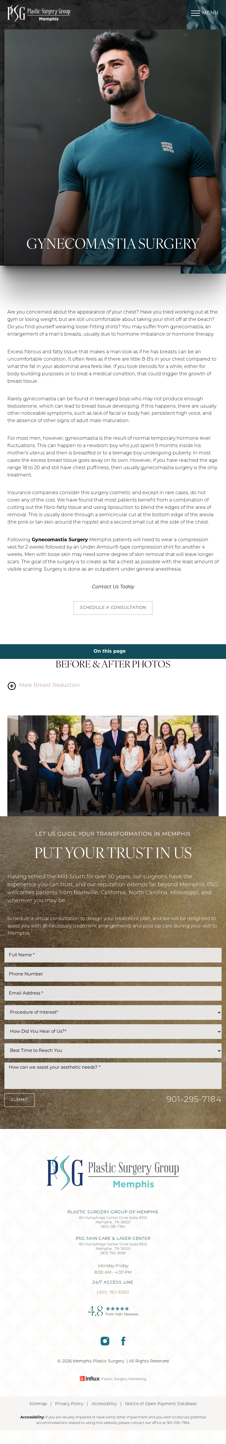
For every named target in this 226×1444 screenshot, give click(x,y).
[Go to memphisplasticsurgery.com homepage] (60, 13)
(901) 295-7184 (113, 1227)
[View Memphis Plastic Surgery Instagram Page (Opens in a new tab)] (105, 1344)
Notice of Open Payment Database (161, 1404)
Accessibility (104, 1404)
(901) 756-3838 (113, 1253)
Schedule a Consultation (113, 608)
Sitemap (38, 1404)
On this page (110, 651)
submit (19, 1100)
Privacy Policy (69, 1404)
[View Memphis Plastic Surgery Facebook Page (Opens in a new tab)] (123, 1344)
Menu (210, 13)
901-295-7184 (194, 1100)
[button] (195, 13)
